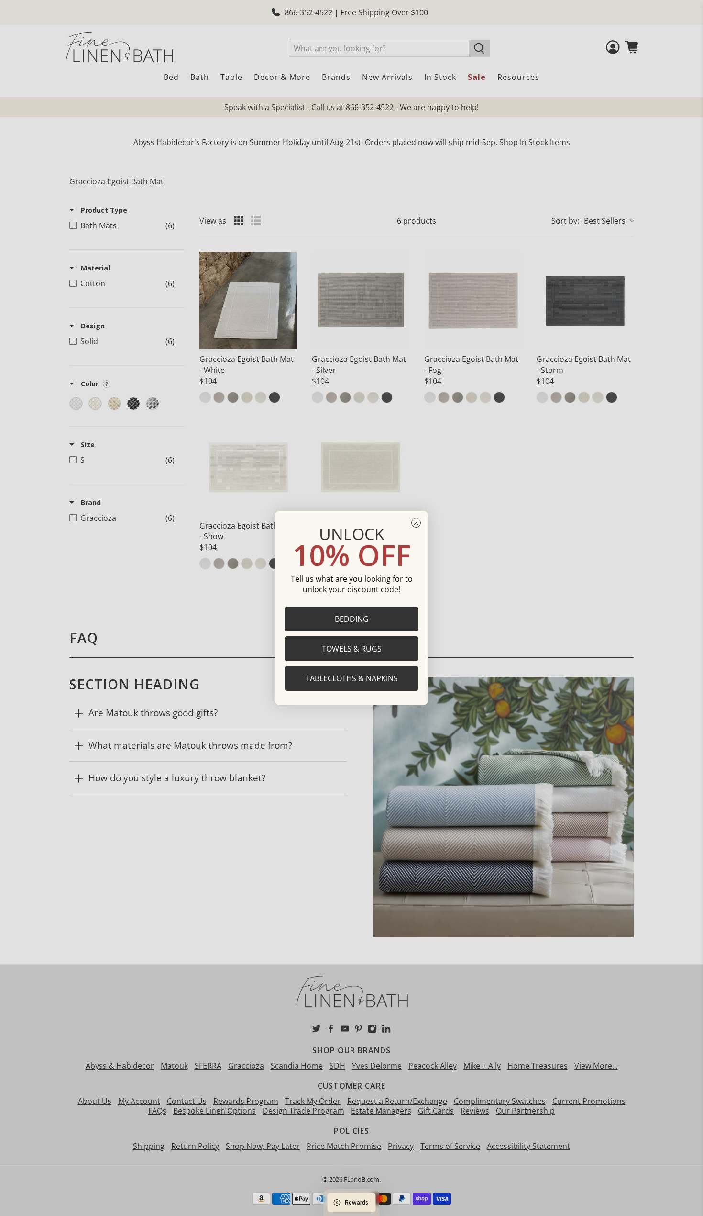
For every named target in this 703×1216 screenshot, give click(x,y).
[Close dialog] (416, 523)
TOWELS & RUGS (352, 648)
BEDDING (352, 619)
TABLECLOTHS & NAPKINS (352, 678)
